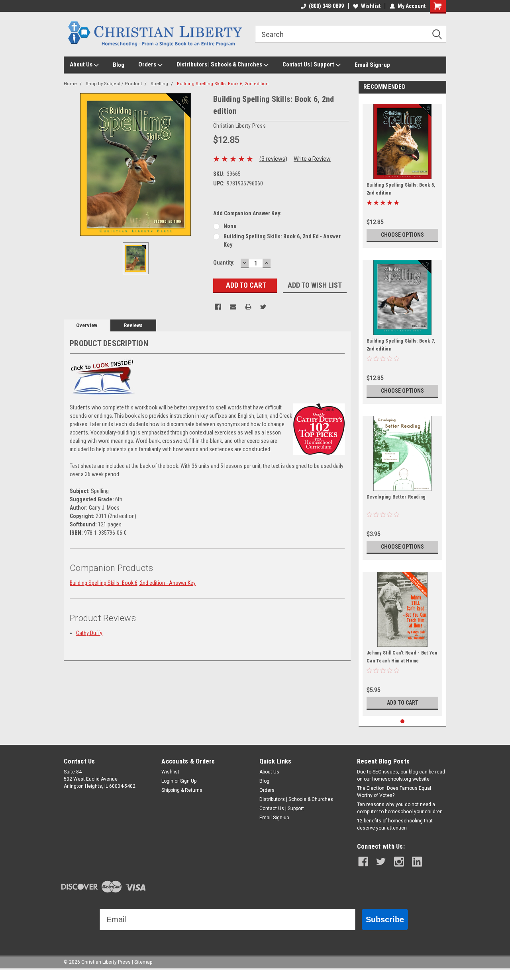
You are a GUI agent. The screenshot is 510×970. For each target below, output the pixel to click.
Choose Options (402, 235)
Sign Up (188, 781)
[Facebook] (218, 307)
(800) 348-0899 (326, 6)
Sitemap (143, 962)
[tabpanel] (402, 173)
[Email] (233, 307)
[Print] (248, 307)
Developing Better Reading (396, 497)
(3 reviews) (273, 159)
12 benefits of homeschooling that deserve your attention (395, 824)
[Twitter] (263, 307)
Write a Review (312, 159)
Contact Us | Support (308, 64)
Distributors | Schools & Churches (220, 64)
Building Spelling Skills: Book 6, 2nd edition (223, 83)
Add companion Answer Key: (247, 213)
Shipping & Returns (181, 790)
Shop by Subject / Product (114, 83)
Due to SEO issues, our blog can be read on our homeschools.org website (401, 775)
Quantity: (224, 262)
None (230, 226)
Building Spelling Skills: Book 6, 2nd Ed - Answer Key (282, 240)
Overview (86, 325)
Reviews (133, 325)
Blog (118, 64)
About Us (82, 64)
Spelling (159, 83)
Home (70, 83)
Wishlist (371, 6)
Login (167, 781)
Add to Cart (402, 702)
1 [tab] (402, 721)
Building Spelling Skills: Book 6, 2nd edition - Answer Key (133, 583)
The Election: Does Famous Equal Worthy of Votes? (394, 791)
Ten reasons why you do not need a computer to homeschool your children (400, 808)
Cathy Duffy (89, 633)
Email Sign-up (372, 64)
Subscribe (385, 919)
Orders (147, 64)
